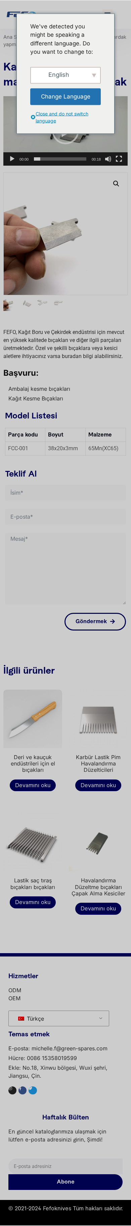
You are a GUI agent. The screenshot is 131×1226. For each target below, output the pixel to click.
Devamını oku (32, 785)
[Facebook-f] (22, 1090)
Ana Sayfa (15, 37)
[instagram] (12, 1090)
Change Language (65, 96)
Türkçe (34, 1018)
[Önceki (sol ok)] (12, 613)
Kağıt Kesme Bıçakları (35, 398)
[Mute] (108, 159)
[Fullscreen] (119, 159)
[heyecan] (33, 1090)
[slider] (60, 159)
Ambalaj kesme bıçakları (39, 388)
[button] (116, 184)
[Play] (12, 159)
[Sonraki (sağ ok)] (119, 613)
